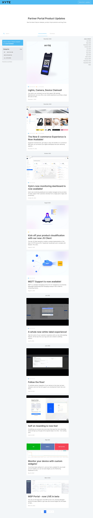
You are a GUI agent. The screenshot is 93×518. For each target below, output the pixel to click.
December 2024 (87, 60)
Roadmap (52, 33)
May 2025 (88, 52)
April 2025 (88, 54)
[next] (52, 511)
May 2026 (88, 42)
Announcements (42, 33)
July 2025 (88, 48)
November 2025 (87, 44)
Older (89, 64)
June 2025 (88, 50)
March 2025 (88, 56)
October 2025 (88, 46)
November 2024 (87, 62)
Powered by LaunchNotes (7, 61)
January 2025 (88, 58)
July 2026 (88, 40)
